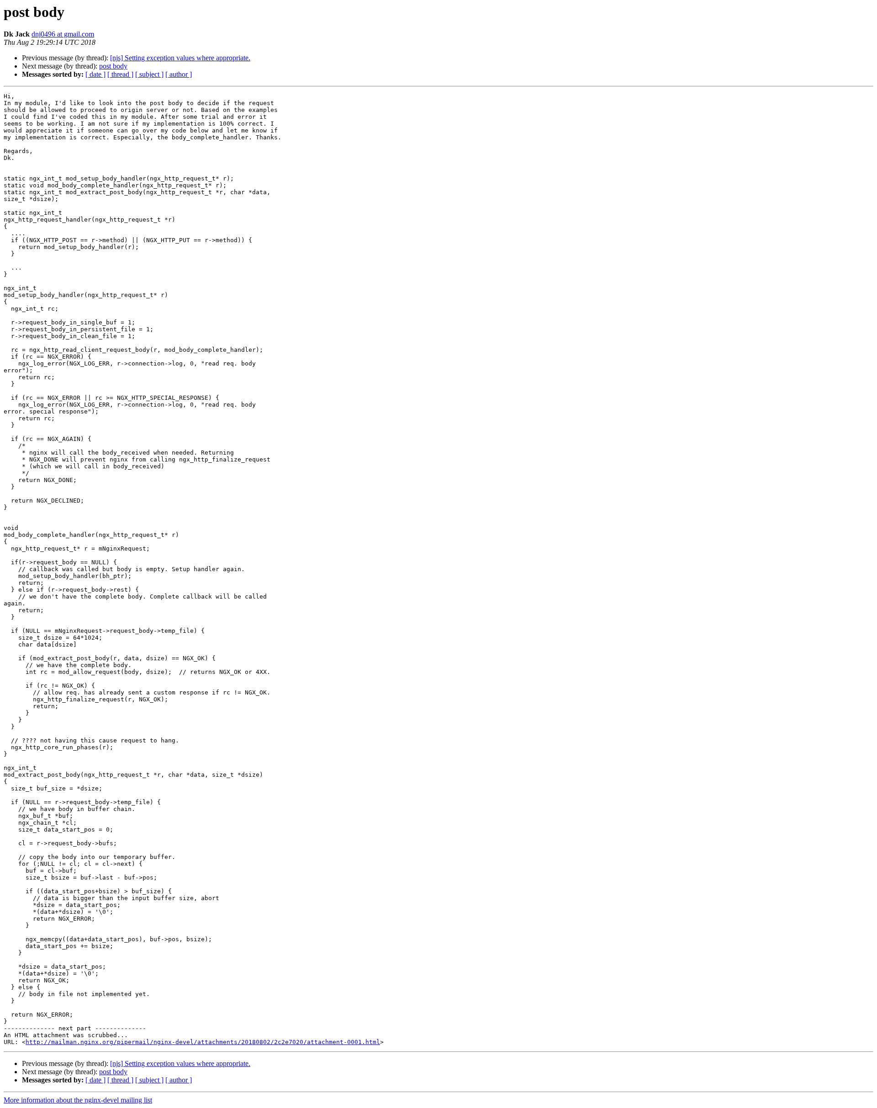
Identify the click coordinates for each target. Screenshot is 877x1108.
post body (113, 66)
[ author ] (178, 74)
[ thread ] (120, 74)
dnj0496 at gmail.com (63, 34)
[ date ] (95, 74)
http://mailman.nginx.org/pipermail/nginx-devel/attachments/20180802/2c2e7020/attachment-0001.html (203, 1042)
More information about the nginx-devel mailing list (78, 1100)
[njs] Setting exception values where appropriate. (180, 58)
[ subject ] (149, 74)
